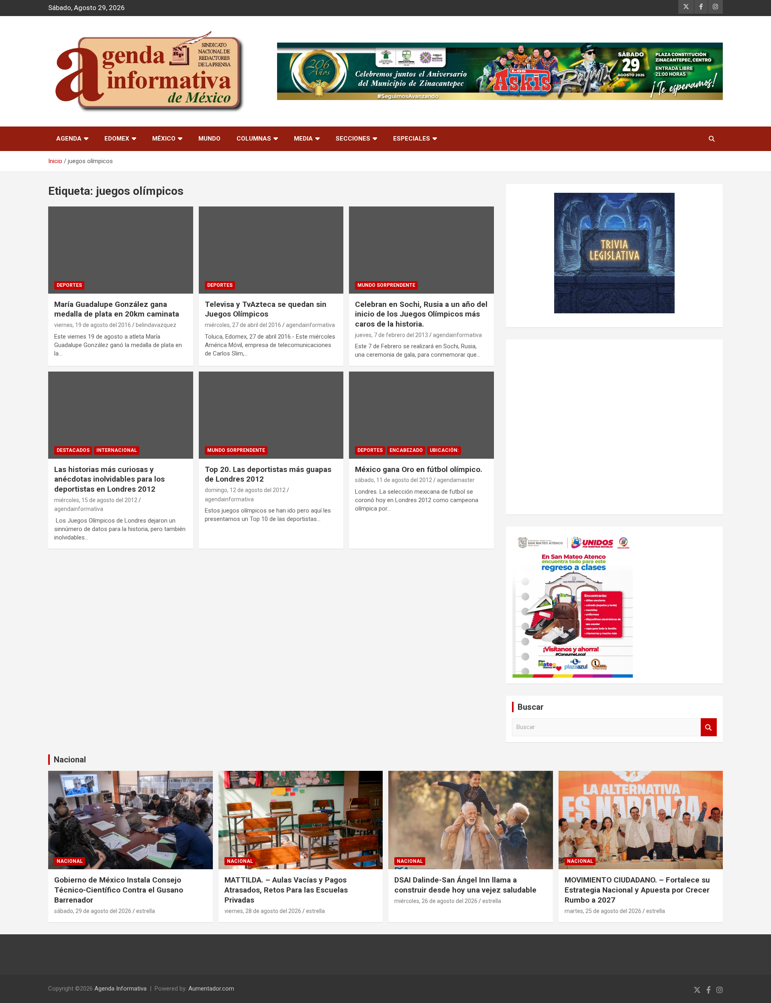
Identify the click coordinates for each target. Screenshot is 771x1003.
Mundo (209, 138)
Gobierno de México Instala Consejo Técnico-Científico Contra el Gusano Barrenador (118, 889)
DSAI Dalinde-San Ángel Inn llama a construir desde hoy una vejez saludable (465, 885)
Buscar (709, 727)
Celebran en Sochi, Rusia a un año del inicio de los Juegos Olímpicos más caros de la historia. (421, 314)
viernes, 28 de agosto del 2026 (262, 911)
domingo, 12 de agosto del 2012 (245, 490)
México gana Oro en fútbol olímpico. (418, 469)
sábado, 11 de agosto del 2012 (393, 480)
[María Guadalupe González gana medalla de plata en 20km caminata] (121, 250)
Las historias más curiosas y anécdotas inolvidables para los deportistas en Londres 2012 (109, 479)
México (163, 138)
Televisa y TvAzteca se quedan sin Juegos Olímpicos (265, 309)
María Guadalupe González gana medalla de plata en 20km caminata (116, 309)
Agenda (69, 138)
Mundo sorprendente (386, 285)
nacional (70, 861)
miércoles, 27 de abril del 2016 (243, 325)
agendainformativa (310, 325)
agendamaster (456, 480)
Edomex (116, 138)
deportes (69, 285)
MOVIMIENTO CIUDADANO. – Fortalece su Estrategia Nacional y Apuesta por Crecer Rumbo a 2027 (637, 889)
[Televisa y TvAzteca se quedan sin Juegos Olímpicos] (271, 250)
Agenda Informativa (120, 988)
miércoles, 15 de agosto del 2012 (95, 500)
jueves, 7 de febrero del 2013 (391, 335)
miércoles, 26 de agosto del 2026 (435, 901)
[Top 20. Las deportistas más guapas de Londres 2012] (271, 415)
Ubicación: (444, 450)
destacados (73, 450)
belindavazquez (156, 325)
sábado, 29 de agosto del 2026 (92, 911)
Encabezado (406, 450)
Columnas (254, 138)
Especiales (411, 138)
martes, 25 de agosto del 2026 (603, 911)
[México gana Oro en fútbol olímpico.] (421, 415)
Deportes (220, 285)
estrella (145, 911)
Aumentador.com (211, 988)
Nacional (70, 759)
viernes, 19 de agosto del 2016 (92, 325)
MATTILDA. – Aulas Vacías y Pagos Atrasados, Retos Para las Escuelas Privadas (286, 889)
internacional (116, 450)
